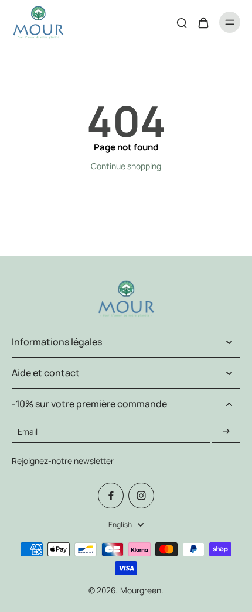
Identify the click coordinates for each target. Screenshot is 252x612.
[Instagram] (141, 495)
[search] (182, 22)
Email (28, 431)
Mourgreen (140, 590)
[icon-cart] (203, 22)
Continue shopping (126, 165)
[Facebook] (111, 495)
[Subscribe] (226, 431)
